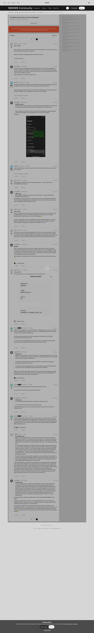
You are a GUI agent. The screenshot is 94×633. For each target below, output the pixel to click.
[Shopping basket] (88, 2)
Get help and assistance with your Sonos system (25, 12)
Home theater (40, 12)
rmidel (15, 43)
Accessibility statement (56, 528)
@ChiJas (49, 497)
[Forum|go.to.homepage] (20, 8)
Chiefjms (16, 434)
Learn (9, 2)
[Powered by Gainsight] (47, 526)
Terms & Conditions (37, 528)
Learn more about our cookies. (71, 624)
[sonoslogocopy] (47, 2)
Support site (56, 8)
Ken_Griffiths (17, 66)
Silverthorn (16, 82)
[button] (73, 8)
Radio (18, 2)
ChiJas (15, 328)
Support (13, 2)
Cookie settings (46, 528)
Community (10, 12)
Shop (5, 2)
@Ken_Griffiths (17, 45)
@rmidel (18, 198)
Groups (50, 8)
